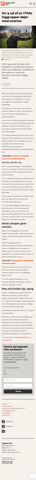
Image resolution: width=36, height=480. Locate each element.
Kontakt (4, 404)
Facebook (9, 421)
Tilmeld (18, 391)
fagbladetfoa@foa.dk (13, 452)
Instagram (9, 426)
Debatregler (6, 415)
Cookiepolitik (6, 413)
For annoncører (7, 406)
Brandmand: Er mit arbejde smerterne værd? (17, 262)
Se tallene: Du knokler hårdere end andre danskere (15, 157)
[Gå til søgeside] (31, 4)
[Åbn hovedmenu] (34, 4)
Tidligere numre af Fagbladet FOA (13, 408)
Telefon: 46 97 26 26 (8, 450)
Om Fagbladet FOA (8, 411)
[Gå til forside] (15, 3)
